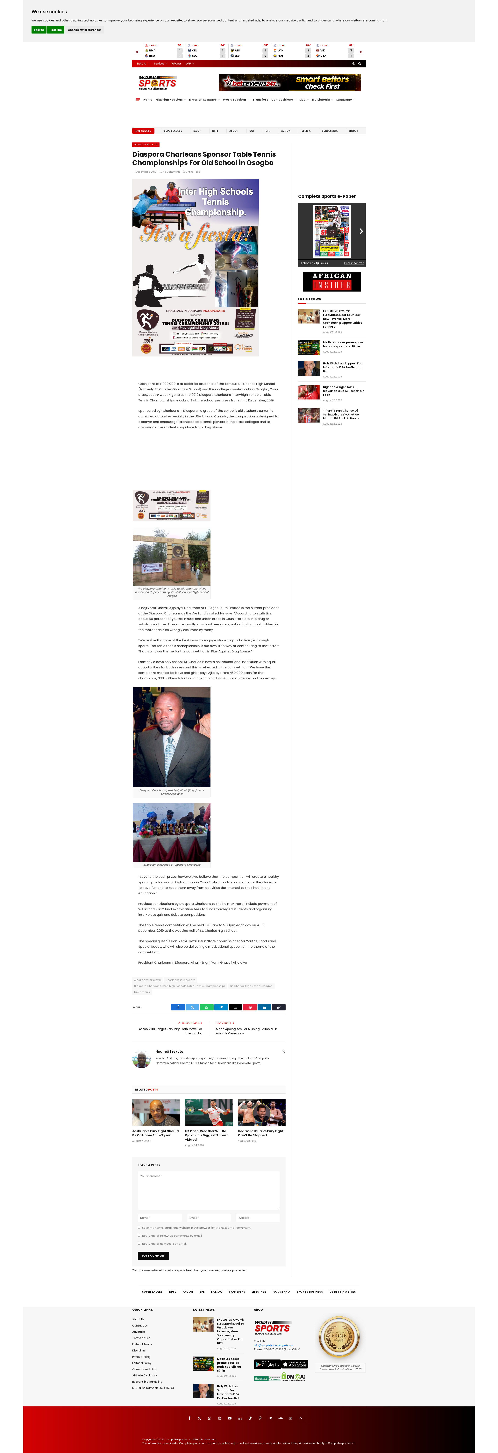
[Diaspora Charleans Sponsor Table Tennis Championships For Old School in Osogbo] (195, 355)
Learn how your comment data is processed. (216, 1270)
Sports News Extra (146, 144)
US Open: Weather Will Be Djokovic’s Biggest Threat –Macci (206, 1135)
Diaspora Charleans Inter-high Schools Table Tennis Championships (179, 986)
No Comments (171, 171)
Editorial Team (142, 1344)
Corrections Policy (144, 1369)
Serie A (306, 131)
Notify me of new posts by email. (164, 1244)
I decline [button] (56, 29)
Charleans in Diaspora (180, 980)
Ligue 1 (353, 131)
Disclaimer (139, 1350)
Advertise (138, 1332)
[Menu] (138, 99)
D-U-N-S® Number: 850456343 (153, 1388)
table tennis (142, 992)
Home (148, 100)
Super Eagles (173, 131)
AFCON (233, 131)
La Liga (285, 131)
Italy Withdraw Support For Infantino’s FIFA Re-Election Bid (342, 367)
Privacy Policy (141, 1357)
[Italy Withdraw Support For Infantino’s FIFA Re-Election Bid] (309, 368)
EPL (268, 131)
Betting (141, 63)
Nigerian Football (169, 100)
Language (344, 100)
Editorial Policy (141, 1363)
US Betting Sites (343, 1292)
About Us (138, 1319)
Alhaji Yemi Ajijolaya (147, 980)
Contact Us (140, 1325)
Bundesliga (330, 131)
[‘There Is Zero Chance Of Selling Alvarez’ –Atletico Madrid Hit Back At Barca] (309, 415)
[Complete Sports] (158, 83)
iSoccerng (281, 1292)
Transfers (260, 100)
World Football (234, 100)
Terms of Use (141, 1338)
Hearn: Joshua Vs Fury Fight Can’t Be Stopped (261, 1133)
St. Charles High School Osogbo (251, 986)
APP (188, 63)
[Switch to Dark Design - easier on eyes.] (354, 63)
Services (159, 63)
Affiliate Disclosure (144, 1375)
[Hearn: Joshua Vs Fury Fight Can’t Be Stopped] (262, 1112)
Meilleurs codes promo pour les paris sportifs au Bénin (343, 344)
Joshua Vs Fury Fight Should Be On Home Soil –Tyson (155, 1133)
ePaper (176, 63)
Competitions (282, 100)
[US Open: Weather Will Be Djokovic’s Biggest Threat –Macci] (209, 1112)
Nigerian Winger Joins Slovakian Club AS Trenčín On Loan (343, 391)
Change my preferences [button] (85, 29)
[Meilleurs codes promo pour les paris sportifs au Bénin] (309, 347)
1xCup (197, 131)
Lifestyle (259, 1292)
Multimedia (321, 100)
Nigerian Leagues (203, 100)
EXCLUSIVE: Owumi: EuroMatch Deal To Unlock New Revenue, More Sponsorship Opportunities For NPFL (342, 319)
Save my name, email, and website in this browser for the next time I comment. (196, 1228)
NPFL (215, 131)
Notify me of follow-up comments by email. (172, 1236)
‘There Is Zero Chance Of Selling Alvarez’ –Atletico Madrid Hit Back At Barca (341, 414)
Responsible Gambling (147, 1382)
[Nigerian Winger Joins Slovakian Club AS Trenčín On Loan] (309, 392)
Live (302, 100)
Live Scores (143, 131)
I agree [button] (39, 29)
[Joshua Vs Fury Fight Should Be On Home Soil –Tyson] (156, 1112)
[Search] (359, 63)
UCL (251, 131)
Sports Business (310, 1292)
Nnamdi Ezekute (169, 1052)
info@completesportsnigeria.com (274, 1345)
